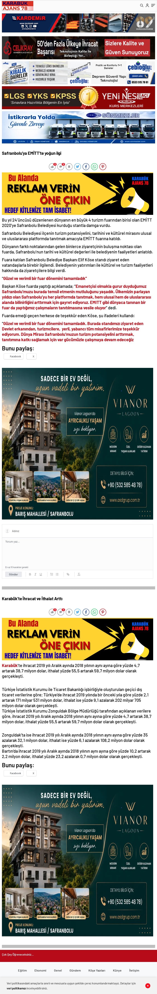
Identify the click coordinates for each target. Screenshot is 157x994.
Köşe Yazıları (96, 970)
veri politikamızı (16, 988)
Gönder (13, 574)
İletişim (134, 970)
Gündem (75, 970)
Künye (117, 970)
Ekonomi (40, 970)
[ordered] (51, 574)
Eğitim (22, 970)
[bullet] (57, 574)
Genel (58, 970)
